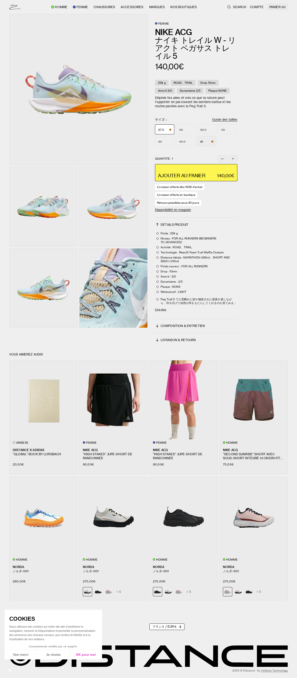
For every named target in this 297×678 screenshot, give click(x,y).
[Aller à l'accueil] (14, 7)
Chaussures (104, 7)
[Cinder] (168, 591)
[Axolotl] (108, 591)
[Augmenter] (233, 158)
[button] (78, 89)
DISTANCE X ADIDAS (28, 450)
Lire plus (160, 309)
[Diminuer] (222, 158)
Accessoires (132, 7)
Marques (157, 7)
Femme (82, 7)
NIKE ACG (90, 450)
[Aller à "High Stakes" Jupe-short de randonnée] (113, 399)
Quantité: (164, 158)
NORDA (18, 566)
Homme (61, 7)
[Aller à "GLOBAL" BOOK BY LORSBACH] (43, 399)
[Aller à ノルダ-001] (43, 516)
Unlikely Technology (274, 670)
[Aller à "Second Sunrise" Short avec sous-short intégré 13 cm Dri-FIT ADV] (253, 399)
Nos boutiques (183, 7)
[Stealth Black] (98, 591)
